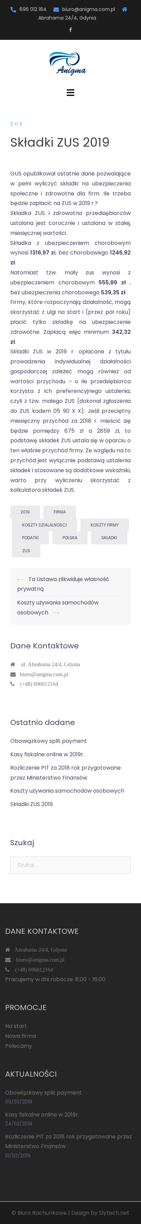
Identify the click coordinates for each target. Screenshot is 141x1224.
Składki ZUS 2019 (31, 804)
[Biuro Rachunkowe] (71, 63)
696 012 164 (33, 9)
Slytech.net (114, 1213)
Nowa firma (20, 1036)
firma (60, 512)
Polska (70, 538)
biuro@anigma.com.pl (88, 9)
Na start (16, 1026)
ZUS (17, 124)
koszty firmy (105, 525)
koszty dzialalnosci (44, 525)
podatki (30, 538)
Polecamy (18, 1046)
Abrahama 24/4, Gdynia (38, 949)
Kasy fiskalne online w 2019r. (47, 754)
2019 (25, 512)
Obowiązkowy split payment (48, 741)
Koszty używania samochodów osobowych (67, 791)
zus (26, 551)
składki (109, 538)
